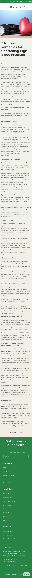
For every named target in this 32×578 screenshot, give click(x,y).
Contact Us (7, 479)
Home (5, 468)
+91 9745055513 (9, 565)
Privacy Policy (7, 505)
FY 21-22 (6, 516)
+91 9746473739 (21, 565)
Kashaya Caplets (8, 535)
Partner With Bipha (9, 483)
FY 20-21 (6, 513)
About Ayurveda (8, 475)
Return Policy (7, 494)
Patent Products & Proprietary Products (13, 540)
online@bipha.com (10, 561)
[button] (3, 7)
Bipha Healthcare (13, 574)
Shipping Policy (8, 497)
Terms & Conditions (9, 501)
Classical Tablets (8, 531)
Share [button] (5, 63)
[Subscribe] (27, 457)
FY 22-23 (6, 520)
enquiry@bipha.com (10, 559)
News (5, 509)
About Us (6, 471)
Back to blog (17, 432)
